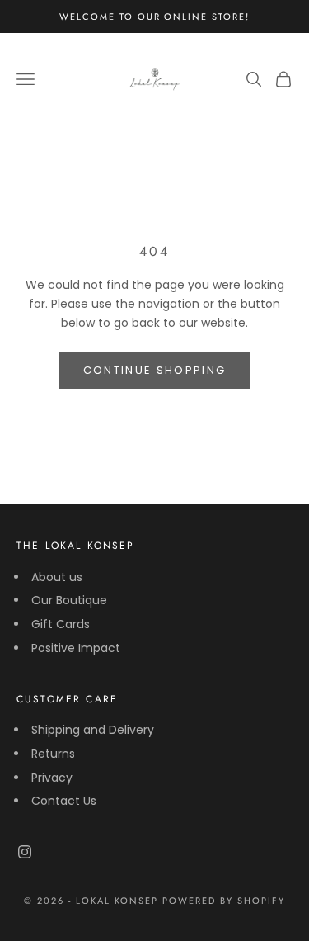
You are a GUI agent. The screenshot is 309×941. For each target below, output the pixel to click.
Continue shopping (155, 370)
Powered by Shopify (223, 900)
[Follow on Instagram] (24, 852)
